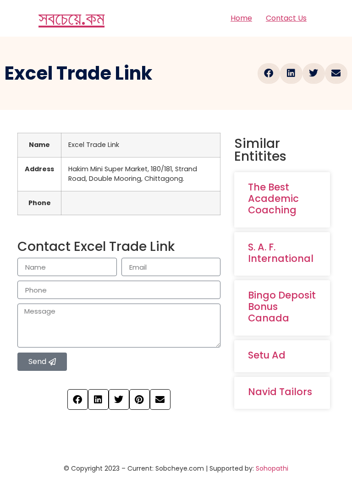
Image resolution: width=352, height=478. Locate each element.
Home (241, 18)
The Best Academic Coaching (273, 198)
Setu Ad (267, 355)
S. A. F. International (281, 252)
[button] (269, 73)
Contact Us (286, 18)
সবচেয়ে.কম (71, 18)
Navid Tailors (280, 391)
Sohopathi (272, 468)
